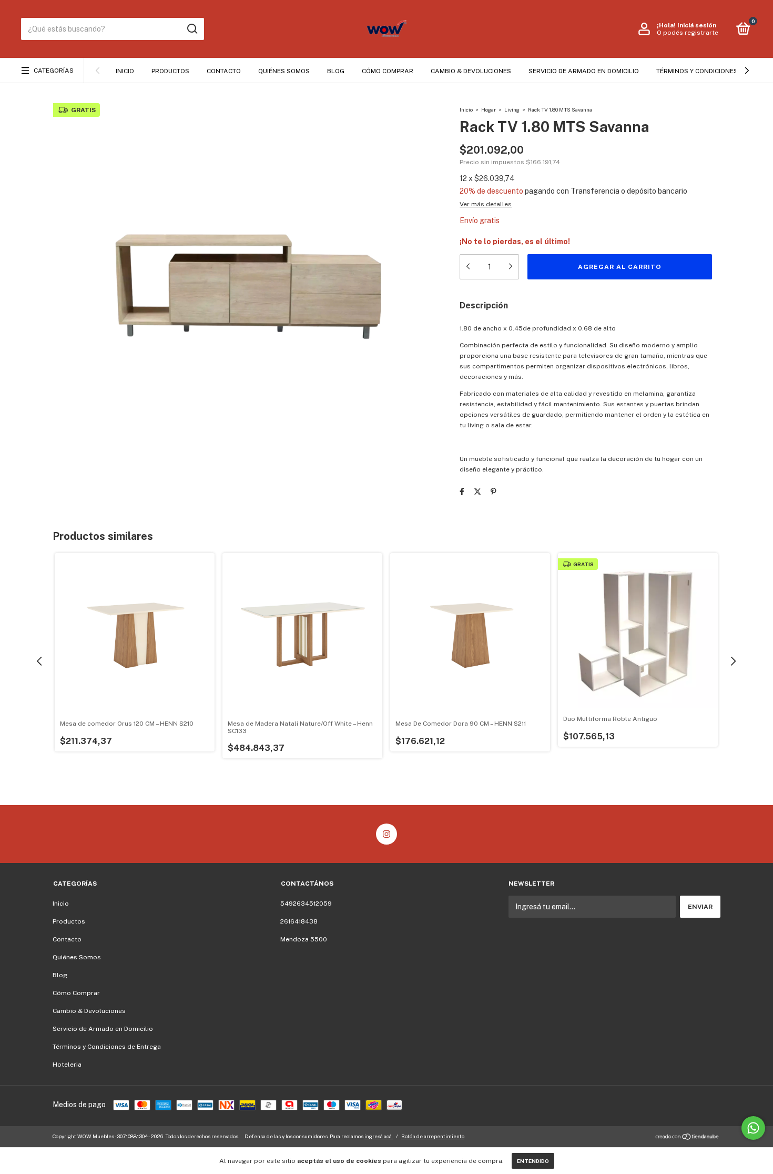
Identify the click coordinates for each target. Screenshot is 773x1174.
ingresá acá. (378, 1136)
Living (512, 109)
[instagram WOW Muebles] (386, 834)
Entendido (533, 1161)
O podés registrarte (687, 32)
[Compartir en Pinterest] (493, 491)
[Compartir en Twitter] (477, 491)
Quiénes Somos (284, 71)
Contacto (224, 71)
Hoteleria (67, 1064)
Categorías (54, 70)
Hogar (488, 109)
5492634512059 (306, 903)
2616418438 (299, 921)
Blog (335, 71)
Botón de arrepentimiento (432, 1136)
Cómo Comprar (387, 71)
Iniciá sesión (696, 25)
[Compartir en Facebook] (462, 491)
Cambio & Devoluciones (471, 71)
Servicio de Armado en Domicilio (583, 71)
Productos (170, 71)
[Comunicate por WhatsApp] (753, 1128)
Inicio (125, 71)
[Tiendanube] (687, 1137)
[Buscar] (191, 28)
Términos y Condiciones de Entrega (107, 1046)
